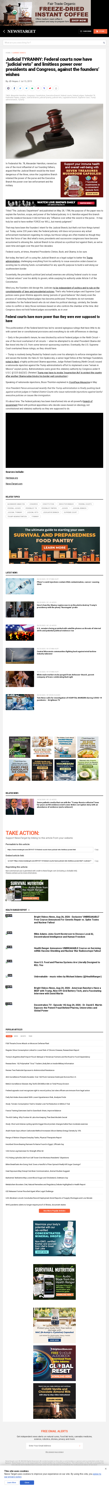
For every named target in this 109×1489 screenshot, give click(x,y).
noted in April (12, 361)
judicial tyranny (45, 98)
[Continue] (80, 1446)
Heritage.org (12, 478)
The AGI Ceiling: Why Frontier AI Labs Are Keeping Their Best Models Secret (36, 1117)
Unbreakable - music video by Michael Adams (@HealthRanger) (68, 976)
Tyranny (21, 100)
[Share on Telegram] (27, 88)
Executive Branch (53, 96)
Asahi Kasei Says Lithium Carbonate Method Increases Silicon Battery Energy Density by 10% (43, 1131)
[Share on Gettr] (50, 88)
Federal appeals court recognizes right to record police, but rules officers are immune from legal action (48, 1090)
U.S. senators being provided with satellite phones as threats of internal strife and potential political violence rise (69, 629)
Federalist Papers (12, 98)
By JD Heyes (12, 81)
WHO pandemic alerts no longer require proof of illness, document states (36, 1205)
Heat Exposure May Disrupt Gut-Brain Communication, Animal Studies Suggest (38, 1171)
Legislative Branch (70, 98)
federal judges (78, 96)
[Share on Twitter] (21, 88)
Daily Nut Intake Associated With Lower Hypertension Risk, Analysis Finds (36, 1097)
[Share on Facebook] (15, 88)
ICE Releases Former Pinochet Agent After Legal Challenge (29, 1191)
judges (23, 98)
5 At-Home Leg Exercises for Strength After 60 (24, 1151)
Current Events (19, 53)
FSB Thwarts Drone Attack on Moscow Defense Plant (27, 1043)
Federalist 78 (90, 96)
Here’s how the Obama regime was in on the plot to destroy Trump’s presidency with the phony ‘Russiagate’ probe (67, 606)
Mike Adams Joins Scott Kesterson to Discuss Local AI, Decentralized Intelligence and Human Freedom (64, 935)
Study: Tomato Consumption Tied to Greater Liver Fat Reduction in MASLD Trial (38, 1104)
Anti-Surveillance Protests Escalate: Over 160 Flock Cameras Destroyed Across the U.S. (41, 1077)
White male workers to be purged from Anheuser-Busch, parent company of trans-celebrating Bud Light (65, 676)
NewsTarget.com (14, 483)
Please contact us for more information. (21, 873)
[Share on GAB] (32, 88)
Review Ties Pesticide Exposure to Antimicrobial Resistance (30, 1070)
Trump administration (17, 516)
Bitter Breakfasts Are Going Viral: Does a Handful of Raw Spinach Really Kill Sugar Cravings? (43, 1164)
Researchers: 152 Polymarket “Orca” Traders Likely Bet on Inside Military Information (40, 1063)
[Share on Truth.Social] (44, 88)
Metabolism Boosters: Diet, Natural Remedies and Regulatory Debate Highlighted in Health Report (45, 1184)
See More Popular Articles (54, 1211)
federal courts (66, 96)
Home (8, 53)
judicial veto (57, 98)
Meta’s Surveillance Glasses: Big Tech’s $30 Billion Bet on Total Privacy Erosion (37, 1084)
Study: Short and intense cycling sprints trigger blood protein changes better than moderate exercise (47, 1124)
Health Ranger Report (16, 910)
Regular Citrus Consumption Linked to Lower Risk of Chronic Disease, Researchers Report (42, 1050)
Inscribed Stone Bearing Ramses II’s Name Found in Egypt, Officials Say (35, 1144)
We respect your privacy (55, 1452)
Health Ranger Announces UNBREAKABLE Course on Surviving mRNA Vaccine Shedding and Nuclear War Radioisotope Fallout (67, 949)
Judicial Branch (32, 98)
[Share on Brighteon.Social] (9, 88)
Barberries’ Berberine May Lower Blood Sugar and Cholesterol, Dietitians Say (37, 1178)
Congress (31, 96)
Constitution (40, 96)
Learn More (11, 1483)
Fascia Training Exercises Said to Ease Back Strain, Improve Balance (33, 1111)
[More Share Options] (56, 88)
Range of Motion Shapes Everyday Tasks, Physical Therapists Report (34, 1137)
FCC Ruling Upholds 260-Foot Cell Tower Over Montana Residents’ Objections (37, 1158)
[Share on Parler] (38, 88)
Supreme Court (84, 98)
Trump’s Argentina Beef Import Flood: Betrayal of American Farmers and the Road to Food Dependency (48, 1057)
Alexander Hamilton (18, 96)
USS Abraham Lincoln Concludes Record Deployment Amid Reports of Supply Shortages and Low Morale (49, 1198)
